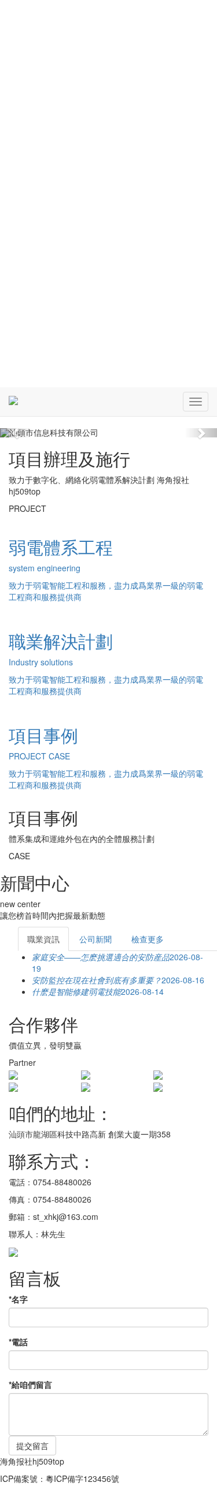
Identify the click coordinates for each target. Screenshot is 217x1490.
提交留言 (32, 1445)
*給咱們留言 (30, 1384)
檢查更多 (147, 939)
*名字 (18, 1299)
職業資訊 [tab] (43, 939)
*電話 (18, 1341)
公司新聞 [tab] (95, 939)
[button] (16, 432)
